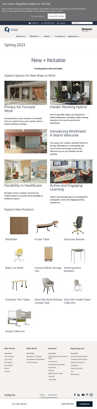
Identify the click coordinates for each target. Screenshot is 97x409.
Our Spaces (8, 362)
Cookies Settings (37, 16)
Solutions (46, 36)
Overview (8, 353)
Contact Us (35, 23)
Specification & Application (36, 359)
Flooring (51, 370)
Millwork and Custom (55, 373)
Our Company (9, 356)
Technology (52, 379)
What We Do (34, 36)
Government (75, 374)
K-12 (72, 371)
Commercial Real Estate (79, 359)
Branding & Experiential (56, 365)
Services (51, 376)
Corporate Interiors (51, 397)
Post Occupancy (32, 362)
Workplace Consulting (34, 356)
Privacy (42, 395)
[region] (48, 10)
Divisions (52, 348)
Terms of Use (52, 395)
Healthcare (74, 365)
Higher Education (77, 368)
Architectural (52, 361)
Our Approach (60, 36)
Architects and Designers (79, 356)
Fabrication (52, 367)
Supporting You (73, 36)
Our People (8, 359)
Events (6, 368)
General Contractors (77, 362)
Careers (7, 371)
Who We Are (20, 36)
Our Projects (8, 365)
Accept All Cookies (56, 16)
